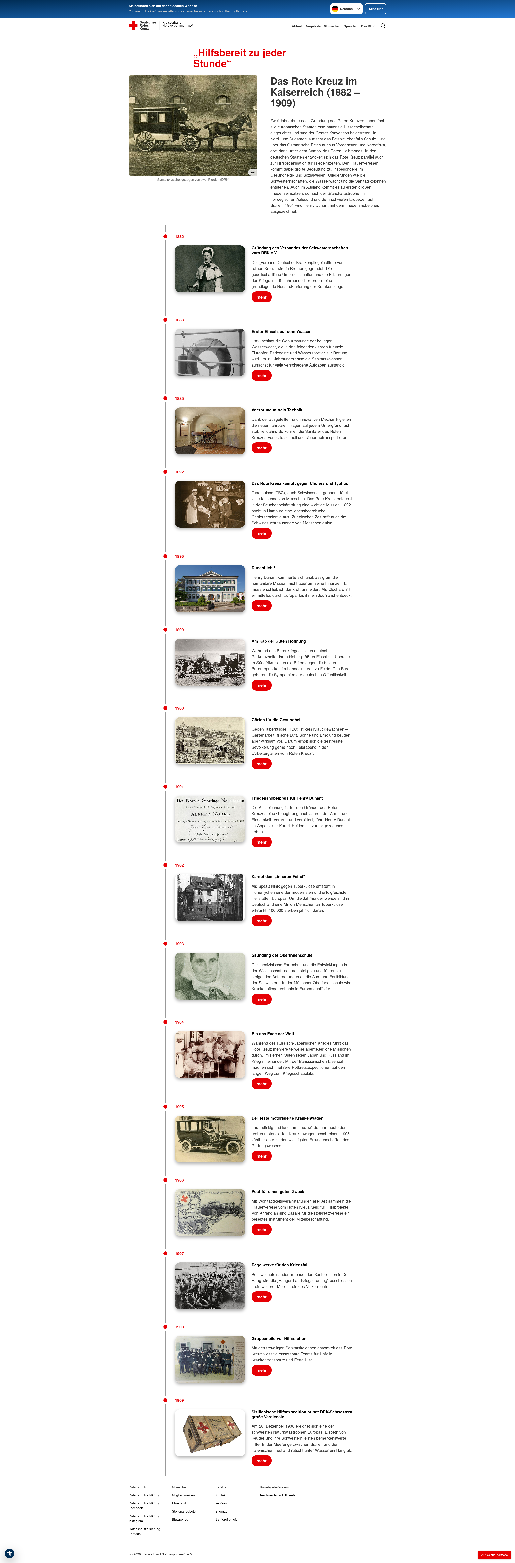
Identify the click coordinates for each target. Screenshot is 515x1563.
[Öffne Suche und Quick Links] (383, 26)
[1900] (210, 740)
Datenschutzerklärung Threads (144, 1531)
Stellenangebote (184, 1511)
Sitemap (221, 1511)
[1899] (210, 662)
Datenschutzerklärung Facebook (144, 1505)
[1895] (210, 588)
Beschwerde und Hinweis (277, 1495)
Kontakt (220, 1495)
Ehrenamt (179, 1503)
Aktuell (297, 26)
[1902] (210, 897)
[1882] (210, 268)
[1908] (210, 1359)
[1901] (210, 819)
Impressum (223, 1503)
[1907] (210, 1285)
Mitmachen (332, 26)
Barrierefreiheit (226, 1519)
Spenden (351, 26)
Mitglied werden (183, 1495)
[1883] (210, 352)
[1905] (210, 1139)
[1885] (210, 430)
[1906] (210, 1212)
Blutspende (180, 1519)
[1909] (210, 1432)
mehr (262, 297)
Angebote (313, 26)
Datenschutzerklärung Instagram (144, 1518)
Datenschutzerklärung (144, 1495)
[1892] (210, 504)
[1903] (210, 976)
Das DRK (368, 26)
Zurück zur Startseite (494, 1555)
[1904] (210, 1054)
